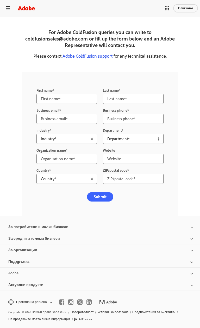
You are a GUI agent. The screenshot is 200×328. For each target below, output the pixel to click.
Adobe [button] (13, 273)
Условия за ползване (113, 312)
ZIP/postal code (115, 170)
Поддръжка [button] (18, 261)
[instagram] (70, 302)
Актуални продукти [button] (25, 285)
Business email (47, 110)
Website (109, 150)
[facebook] (61, 302)
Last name (111, 90)
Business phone (115, 110)
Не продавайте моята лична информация (39, 319)
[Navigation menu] (8, 8)
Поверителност (82, 312)
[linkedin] (89, 302)
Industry (43, 130)
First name (44, 90)
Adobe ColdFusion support (88, 56)
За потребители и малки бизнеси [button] (38, 227)
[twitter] (80, 302)
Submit (100, 196)
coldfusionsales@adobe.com (56, 39)
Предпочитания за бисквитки (154, 312)
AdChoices (85, 319)
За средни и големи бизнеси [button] (34, 238)
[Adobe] (26, 8)
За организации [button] (22, 250)
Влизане (185, 8)
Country (42, 170)
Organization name (51, 150)
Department (112, 130)
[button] (167, 8)
